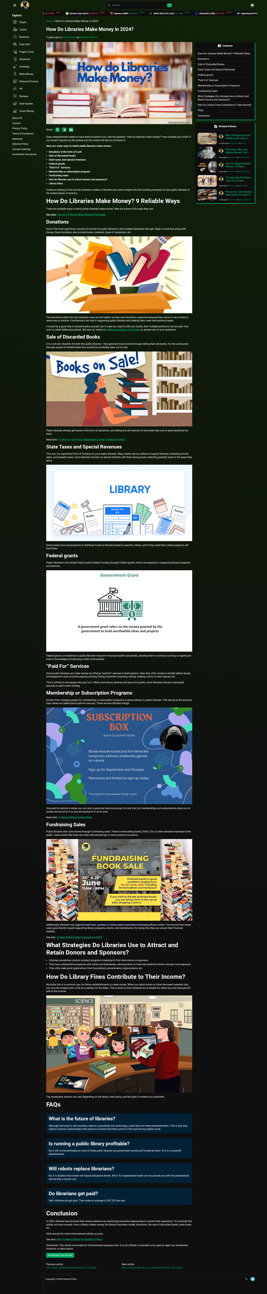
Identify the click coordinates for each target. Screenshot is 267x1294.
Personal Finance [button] (28, 81)
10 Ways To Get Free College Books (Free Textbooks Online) (91, 439)
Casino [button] (23, 29)
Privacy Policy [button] (20, 128)
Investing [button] (24, 66)
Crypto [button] (22, 22)
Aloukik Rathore (88, 37)
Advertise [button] (17, 138)
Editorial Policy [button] (20, 143)
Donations (203, 58)
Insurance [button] (24, 59)
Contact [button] (16, 123)
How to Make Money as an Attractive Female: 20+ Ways (152, 1267)
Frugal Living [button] (26, 51)
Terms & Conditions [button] (23, 133)
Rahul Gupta (243, 186)
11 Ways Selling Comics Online (75, 817)
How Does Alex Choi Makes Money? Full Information (236, 152)
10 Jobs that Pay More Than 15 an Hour (237, 179)
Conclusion (204, 115)
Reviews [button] (23, 96)
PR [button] (20, 88)
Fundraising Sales (207, 91)
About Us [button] (17, 118)
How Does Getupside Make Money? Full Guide (71, 1267)
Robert (243, 143)
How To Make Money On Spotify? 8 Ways (79, 1239)
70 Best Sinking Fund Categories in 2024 (79, 937)
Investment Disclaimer (60, 1255)
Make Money (69, 37)
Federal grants (205, 74)
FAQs (200, 110)
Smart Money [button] (26, 111)
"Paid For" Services (208, 80)
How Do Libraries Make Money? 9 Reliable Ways (224, 53)
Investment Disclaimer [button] (24, 154)
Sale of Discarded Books (211, 64)
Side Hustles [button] (26, 103)
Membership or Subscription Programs (219, 85)
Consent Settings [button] (21, 149)
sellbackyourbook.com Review (123, 329)
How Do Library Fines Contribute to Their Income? (225, 104)
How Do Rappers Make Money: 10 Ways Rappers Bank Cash (238, 166)
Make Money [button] (26, 74)
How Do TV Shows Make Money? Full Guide (81, 214)
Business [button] (24, 37)
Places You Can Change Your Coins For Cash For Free (238, 194)
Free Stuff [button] (24, 44)
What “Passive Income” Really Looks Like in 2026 (238, 138)
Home (49, 21)
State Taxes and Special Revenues (216, 69)
